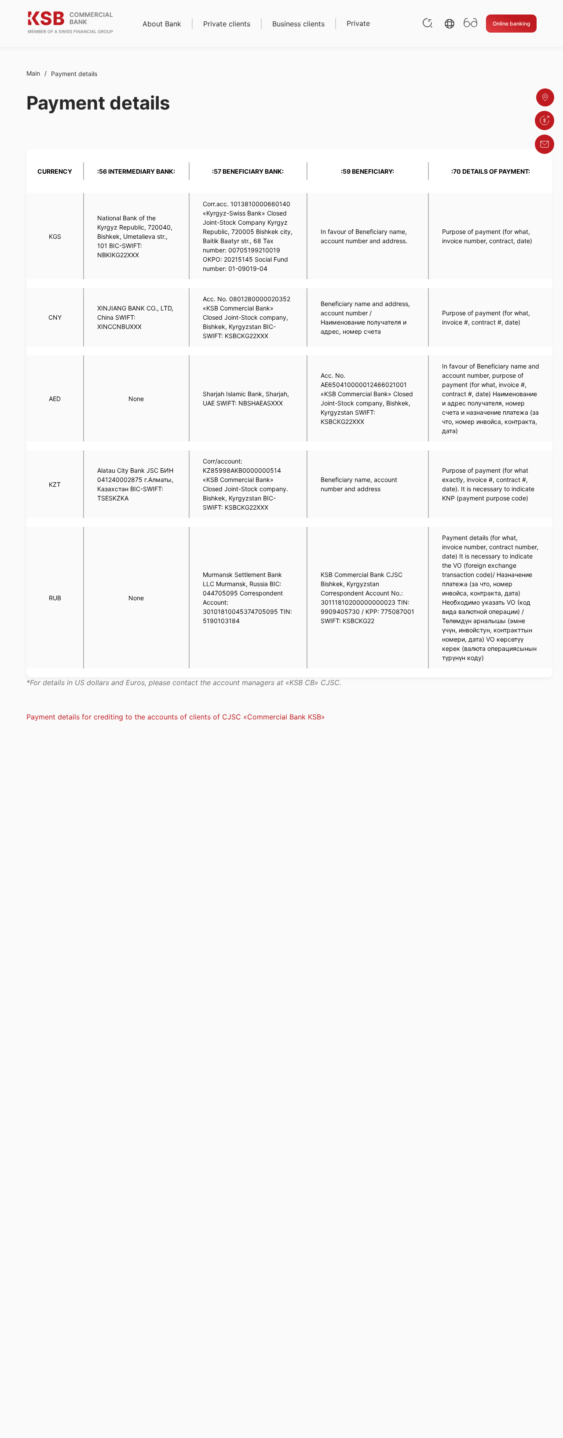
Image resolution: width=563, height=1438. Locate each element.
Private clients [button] (226, 23)
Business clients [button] (298, 23)
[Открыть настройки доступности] (470, 23)
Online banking (511, 23)
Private (358, 23)
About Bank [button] (162, 23)
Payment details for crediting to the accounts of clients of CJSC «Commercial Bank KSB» (175, 716)
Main (33, 73)
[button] (449, 23)
